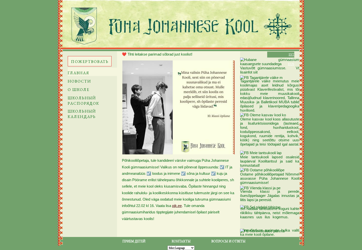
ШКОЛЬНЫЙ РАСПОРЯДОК (83, 100)
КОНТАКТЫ (181, 241)
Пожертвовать (90, 61)
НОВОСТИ (79, 81)
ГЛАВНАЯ (78, 72)
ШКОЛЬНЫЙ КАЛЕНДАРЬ (82, 114)
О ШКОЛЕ (78, 89)
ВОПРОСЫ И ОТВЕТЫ (228, 241)
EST (291, 54)
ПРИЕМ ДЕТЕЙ (133, 241)
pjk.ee (177, 206)
